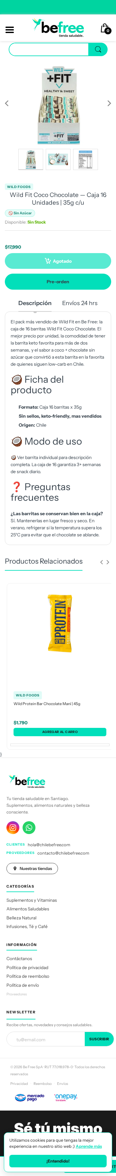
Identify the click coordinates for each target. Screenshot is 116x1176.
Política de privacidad (27, 967)
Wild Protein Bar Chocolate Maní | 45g (47, 703)
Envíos (62, 1083)
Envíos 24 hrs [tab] (80, 303)
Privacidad (19, 1083)
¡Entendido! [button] (58, 1160)
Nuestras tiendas (36, 868)
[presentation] (101, 562)
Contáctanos (19, 958)
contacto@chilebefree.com (63, 853)
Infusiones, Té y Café (27, 926)
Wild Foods (19, 187)
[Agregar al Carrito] (60, 732)
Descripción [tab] (35, 303)
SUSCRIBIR (99, 1039)
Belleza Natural (21, 917)
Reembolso (43, 1083)
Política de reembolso (27, 976)
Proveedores (16, 994)
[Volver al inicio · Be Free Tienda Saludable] (58, 27)
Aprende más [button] (89, 1146)
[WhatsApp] (29, 827)
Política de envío (22, 985)
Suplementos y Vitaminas (31, 900)
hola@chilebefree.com (49, 844)
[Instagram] (12, 827)
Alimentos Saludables (27, 908)
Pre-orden (58, 282)
